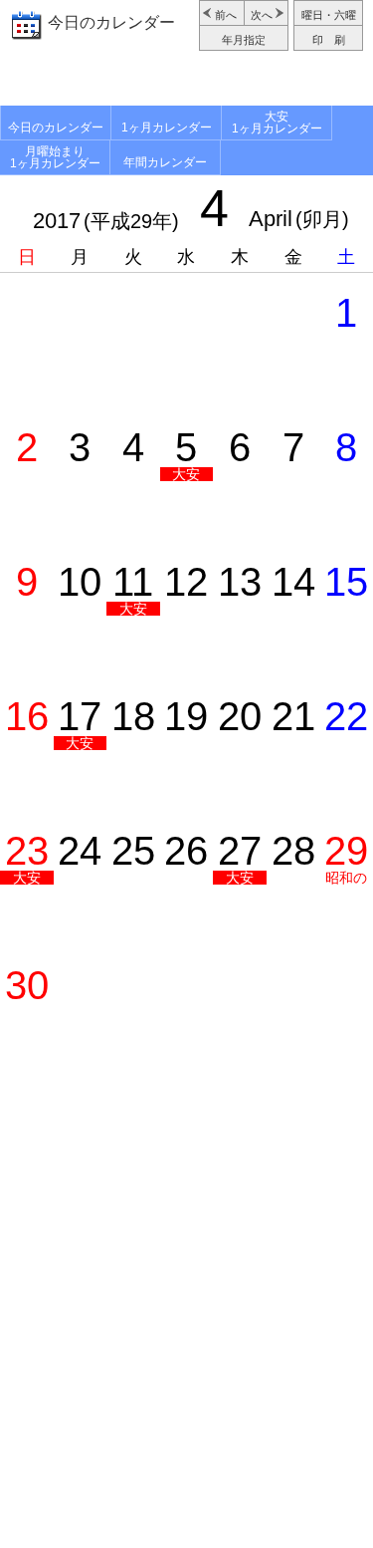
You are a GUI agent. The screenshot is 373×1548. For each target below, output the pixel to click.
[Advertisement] (186, 81)
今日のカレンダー (111, 22)
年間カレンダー (165, 162)
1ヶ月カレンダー (166, 127)
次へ (262, 15)
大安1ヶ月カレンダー (277, 122)
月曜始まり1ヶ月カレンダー (55, 157)
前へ (226, 15)
